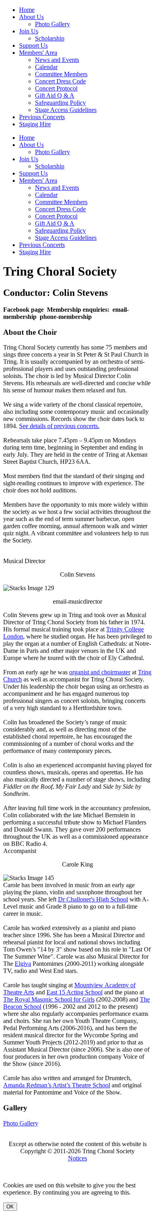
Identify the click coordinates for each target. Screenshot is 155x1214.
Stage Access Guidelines (66, 109)
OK (10, 1207)
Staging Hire (35, 124)
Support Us (33, 45)
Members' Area (38, 52)
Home (27, 9)
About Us (31, 17)
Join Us (28, 31)
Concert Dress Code (60, 81)
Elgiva (23, 963)
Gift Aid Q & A (54, 95)
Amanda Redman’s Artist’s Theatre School (56, 1085)
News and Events (57, 59)
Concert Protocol (56, 88)
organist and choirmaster (99, 672)
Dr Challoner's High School (93, 899)
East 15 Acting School (74, 992)
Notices (77, 1158)
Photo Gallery (52, 24)
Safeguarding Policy (60, 102)
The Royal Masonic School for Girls (49, 999)
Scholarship (49, 38)
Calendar (46, 67)
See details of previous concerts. (59, 426)
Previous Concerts (42, 117)
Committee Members (61, 74)
